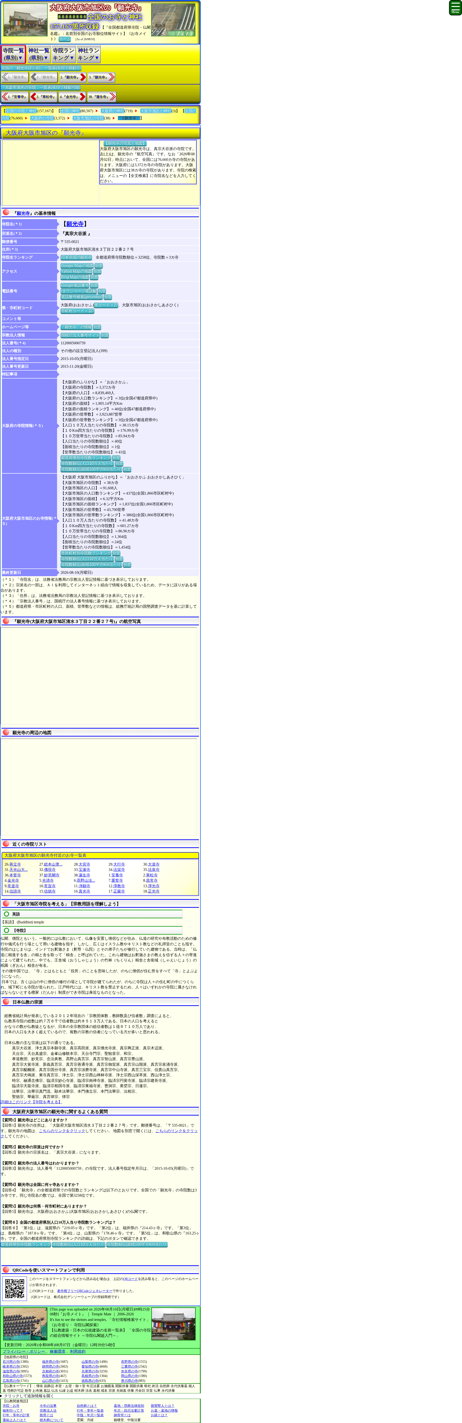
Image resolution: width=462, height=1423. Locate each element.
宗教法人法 (48, 1410)
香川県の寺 (129, 1381)
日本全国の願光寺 (76, 257)
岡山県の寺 (129, 1376)
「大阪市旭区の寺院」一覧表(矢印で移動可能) (40, 87)
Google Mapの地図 (77, 265)
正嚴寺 (119, 891)
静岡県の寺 (50, 1366)
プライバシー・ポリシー (24, 1351)
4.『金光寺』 (69, 97)
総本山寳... (53, 864)
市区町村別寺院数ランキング (86, 553)
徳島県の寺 (90, 1381)
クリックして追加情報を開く (29, 1396)
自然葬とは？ (87, 1406)
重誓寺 (117, 880)
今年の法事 (48, 1406)
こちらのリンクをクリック (62, 1131)
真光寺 (84, 891)
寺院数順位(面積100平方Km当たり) (91, 469)
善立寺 (15, 864)
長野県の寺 (129, 1362)
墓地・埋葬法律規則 (129, 1406)
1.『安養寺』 (17, 97)
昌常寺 (152, 880)
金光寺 (13, 880)
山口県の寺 (50, 1381)
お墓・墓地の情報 (164, 1410)
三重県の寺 (129, 1366)
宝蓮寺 (84, 870)
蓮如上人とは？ (14, 1420)
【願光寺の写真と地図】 (125, 143)
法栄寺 (119, 870)
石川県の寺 (11, 1362)
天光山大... (18, 870)
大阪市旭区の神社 (156, 111)
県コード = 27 (106, 305)
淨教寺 (119, 886)
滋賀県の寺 (11, 1371)
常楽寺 (13, 886)
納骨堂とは (122, 1415)
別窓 (99, 265)
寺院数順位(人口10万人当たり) (87, 463)
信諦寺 (15, 891)
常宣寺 (50, 886)
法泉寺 (154, 870)
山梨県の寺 (90, 1362)
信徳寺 (50, 891)
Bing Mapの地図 (75, 277)
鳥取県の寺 (50, 1376)
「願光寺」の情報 (76, 327)
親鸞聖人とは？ (162, 1406)
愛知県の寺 (90, 1366)
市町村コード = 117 (77, 311)
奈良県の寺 (129, 1371)
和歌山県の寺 (13, 1376)
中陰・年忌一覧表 (90, 1415)
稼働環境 (57, 1351)
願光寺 (23, 213)
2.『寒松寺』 (46, 97)
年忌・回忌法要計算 (129, 1410)
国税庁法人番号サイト (80, 335)
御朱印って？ (13, 1410)
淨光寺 (154, 886)
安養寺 (117, 875)
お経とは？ (159, 1415)
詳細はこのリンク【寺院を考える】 (31, 1102)
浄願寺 (84, 886)
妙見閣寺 (51, 875)
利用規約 (77, 1351)
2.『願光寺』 (70, 77)
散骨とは (46, 1415)
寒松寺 (152, 875)
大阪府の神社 (112, 111)
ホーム (65, 39)
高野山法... (86, 880)
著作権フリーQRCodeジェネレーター (84, 1291)
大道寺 (154, 864)
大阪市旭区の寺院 (88, 118)
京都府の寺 (50, 1371)
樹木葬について (51, 1420)
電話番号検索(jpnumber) (82, 297)
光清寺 (48, 880)
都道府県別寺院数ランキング (86, 458)
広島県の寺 (11, 1381)
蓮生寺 (84, 875)
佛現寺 (50, 870)
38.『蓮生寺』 (99, 97)
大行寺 (119, 864)
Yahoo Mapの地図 (76, 271)
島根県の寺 (90, 1376)
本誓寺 (15, 875)
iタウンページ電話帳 (78, 291)
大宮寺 (84, 864)
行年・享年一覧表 (90, 1410)
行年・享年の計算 (16, 1415)
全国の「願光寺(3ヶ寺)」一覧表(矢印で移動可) (41, 68)
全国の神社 (70, 111)
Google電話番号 (75, 285)
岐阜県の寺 (11, 1366)
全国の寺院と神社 (21, 111)
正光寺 (154, 891)
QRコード (130, 1279)
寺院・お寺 (11, 1406)
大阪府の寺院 (42, 118)
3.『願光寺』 (99, 77)
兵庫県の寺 (90, 1371)
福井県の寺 (50, 1362)
